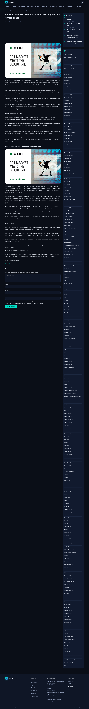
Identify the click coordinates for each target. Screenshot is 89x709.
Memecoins (66, 433)
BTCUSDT (66, 187)
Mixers (65, 442)
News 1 (65, 460)
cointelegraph (21, 6)
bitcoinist (37, 6)
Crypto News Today (68, 222)
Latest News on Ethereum (70, 393)
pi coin (65, 503)
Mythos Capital (67, 454)
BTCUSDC (66, 184)
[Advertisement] (33, 34)
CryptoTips (66, 263)
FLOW (65, 335)
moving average (67, 451)
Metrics (66, 436)
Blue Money (66, 158)
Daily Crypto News (68, 265)
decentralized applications (70, 271)
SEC (65, 561)
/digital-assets (67, 54)
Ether (65, 312)
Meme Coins (67, 431)
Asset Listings (67, 97)
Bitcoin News (67, 141)
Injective (66, 358)
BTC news (66, 167)
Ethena (65, 306)
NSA (65, 468)
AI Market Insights (68, 68)
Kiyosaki (66, 381)
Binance (66, 100)
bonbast (70, 689)
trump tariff (66, 622)
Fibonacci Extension (68, 326)
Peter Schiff (67, 497)
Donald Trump (67, 283)
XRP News (66, 651)
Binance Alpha (67, 103)
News (65, 457)
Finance (66, 329)
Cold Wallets (67, 205)
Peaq (65, 494)
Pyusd (65, 523)
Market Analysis (67, 413)
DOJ (65, 280)
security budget (67, 564)
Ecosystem (66, 289)
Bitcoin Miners (67, 135)
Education (66, 292)
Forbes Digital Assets (69, 338)
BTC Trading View (68, 173)
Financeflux (66, 332)
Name (7, 284)
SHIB (65, 567)
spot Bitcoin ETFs (68, 578)
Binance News (67, 109)
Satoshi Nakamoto (68, 549)
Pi (64, 500)
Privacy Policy (78, 6)
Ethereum (66, 315)
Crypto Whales (67, 234)
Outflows (66, 483)
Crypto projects (67, 231)
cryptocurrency (67, 242)
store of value (67, 599)
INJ (65, 355)
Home (7, 6)
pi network (66, 506)
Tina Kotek (66, 604)
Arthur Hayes (67, 94)
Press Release (67, 509)
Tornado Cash (67, 610)
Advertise (61, 6)
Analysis (66, 92)
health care (66, 347)
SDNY (65, 558)
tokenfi (65, 607)
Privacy (65, 517)
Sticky (65, 593)
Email (7, 290)
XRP (65, 648)
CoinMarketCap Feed (69, 199)
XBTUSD (66, 642)
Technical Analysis (68, 601)
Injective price (67, 364)
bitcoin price (67, 144)
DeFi (65, 274)
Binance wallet (67, 112)
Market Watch (67, 422)
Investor (66, 378)
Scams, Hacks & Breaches (70, 552)
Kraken (65, 384)
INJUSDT (66, 373)
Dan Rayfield (67, 268)
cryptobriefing (67, 236)
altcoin (65, 71)
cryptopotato (53, 6)
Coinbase (66, 193)
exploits (66, 320)
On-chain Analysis (68, 471)
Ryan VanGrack (67, 544)
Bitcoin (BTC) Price (68, 123)
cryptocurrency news (69, 248)
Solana (65, 572)
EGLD (65, 294)
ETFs (65, 300)
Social (65, 570)
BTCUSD (66, 181)
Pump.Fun (66, 520)
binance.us (66, 115)
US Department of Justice (70, 628)
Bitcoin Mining (67, 138)
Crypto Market (67, 216)
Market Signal (67, 416)
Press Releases (67, 512)
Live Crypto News (68, 404)
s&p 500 (66, 546)
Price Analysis (67, 515)
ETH (65, 303)
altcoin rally (66, 80)
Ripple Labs (66, 532)
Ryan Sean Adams (68, 541)
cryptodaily (30, 6)
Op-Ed (65, 474)
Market (65, 410)
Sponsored (66, 575)
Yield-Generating (68, 662)
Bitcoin (65, 118)
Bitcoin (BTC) (67, 121)
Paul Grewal (66, 491)
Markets (66, 425)
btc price (66, 170)
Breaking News (67, 161)
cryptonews (45, 6)
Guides (65, 344)
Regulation (66, 526)
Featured (66, 323)
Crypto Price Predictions (69, 228)
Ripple (65, 529)
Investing (66, 375)
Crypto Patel (67, 225)
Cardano (66, 190)
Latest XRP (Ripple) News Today (71, 396)
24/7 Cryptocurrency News (70, 57)
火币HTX (66, 665)
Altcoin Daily (67, 74)
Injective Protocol (68, 367)
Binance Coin (67, 106)
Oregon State (67, 480)
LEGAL (65, 399)
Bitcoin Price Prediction (69, 147)
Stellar (65, 587)
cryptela (13, 6)
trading (65, 616)
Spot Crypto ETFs (68, 581)
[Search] (82, 2)
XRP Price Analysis (68, 657)
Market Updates (67, 419)
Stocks (65, 596)
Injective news (67, 361)
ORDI (65, 477)
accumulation (67, 65)
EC (65, 286)
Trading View (67, 619)
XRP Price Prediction (68, 659)
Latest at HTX (67, 387)
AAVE (65, 63)
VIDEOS (66, 633)
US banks (66, 625)
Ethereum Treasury (68, 318)
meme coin (66, 428)
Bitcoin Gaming (67, 129)
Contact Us (69, 6)
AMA (65, 86)
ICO (65, 352)
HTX (65, 349)
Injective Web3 (67, 370)
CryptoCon (66, 239)
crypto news (67, 219)
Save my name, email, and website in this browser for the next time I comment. (24, 303)
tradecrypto (67, 613)
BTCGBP (66, 178)
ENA (65, 297)
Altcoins (66, 83)
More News (66, 448)
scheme (66, 555)
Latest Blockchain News (69, 390)
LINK (65, 402)
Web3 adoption (67, 636)
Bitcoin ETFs (67, 126)
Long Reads (67, 407)
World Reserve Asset (69, 639)
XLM (65, 645)
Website (7, 296)
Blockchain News (68, 155)
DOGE (65, 277)
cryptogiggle (67, 254)
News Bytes (67, 462)
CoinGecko (66, 196)
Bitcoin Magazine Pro (69, 132)
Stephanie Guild (67, 590)
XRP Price (66, 654)
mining (65, 439)
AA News (66, 60)
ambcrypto (66, 89)
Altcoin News (67, 77)
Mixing (65, 445)
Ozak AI (66, 486)
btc (65, 164)
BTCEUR (66, 176)
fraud (65, 341)
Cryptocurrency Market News (70, 245)
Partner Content (67, 489)
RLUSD (66, 535)
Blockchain (66, 152)
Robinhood (66, 538)
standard (66, 584)
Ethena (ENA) (67, 309)
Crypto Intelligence (68, 213)
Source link (8, 263)
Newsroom (66, 465)
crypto (65, 210)
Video (65, 630)
